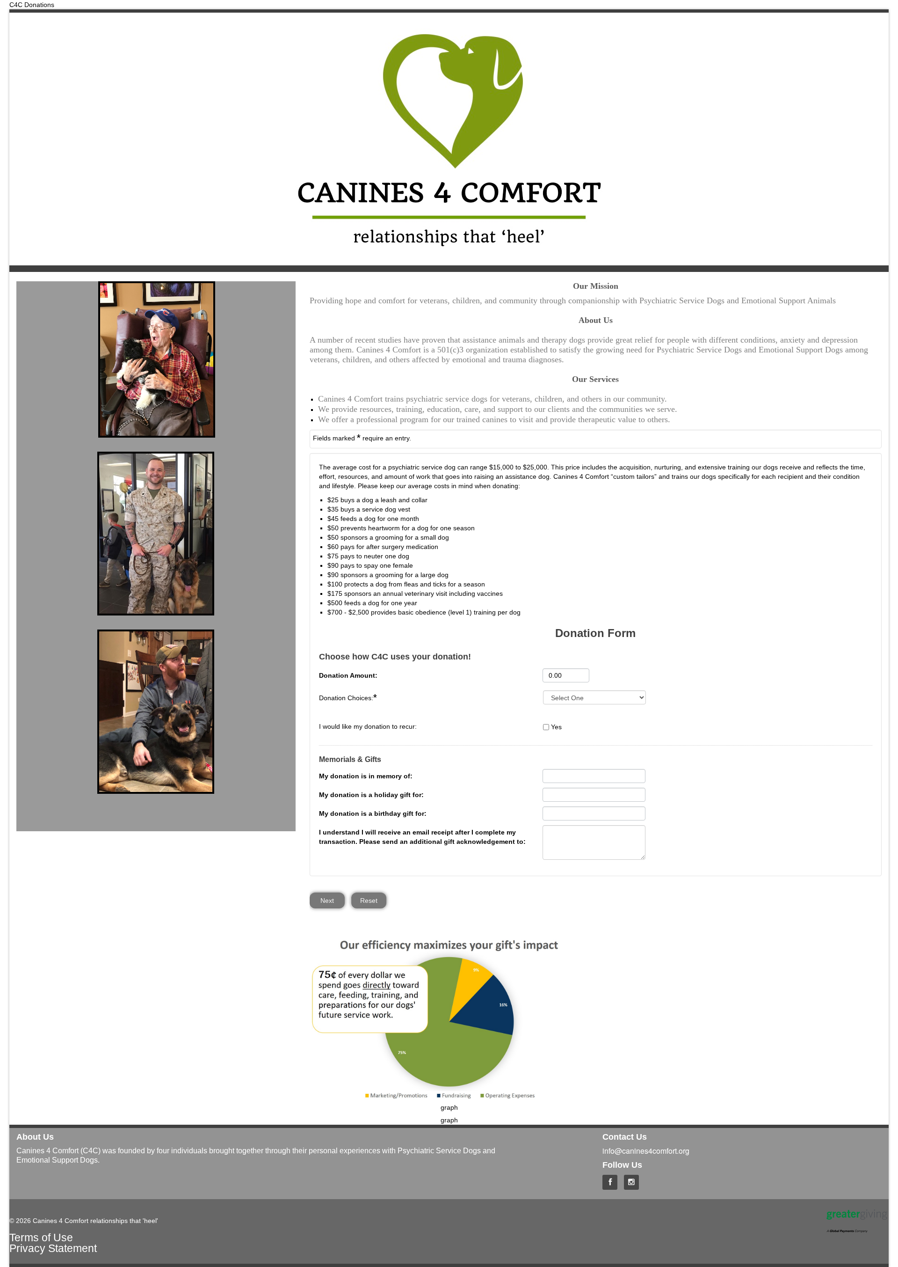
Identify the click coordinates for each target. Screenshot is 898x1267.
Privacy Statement (53, 1248)
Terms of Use (41, 1237)
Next (327, 900)
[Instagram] (634, 1181)
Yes (556, 727)
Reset (368, 900)
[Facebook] (612, 1181)
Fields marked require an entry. (362, 437)
